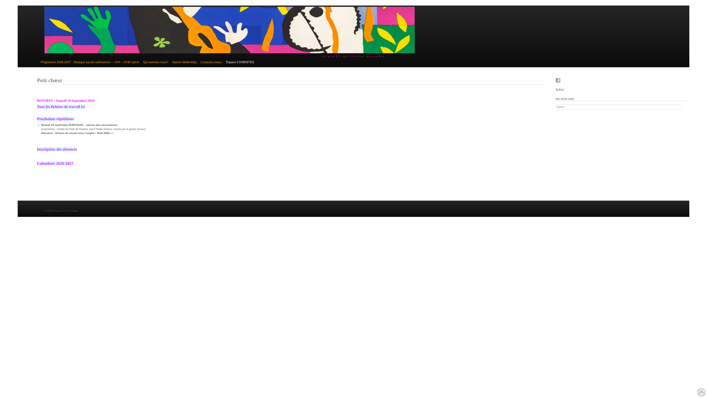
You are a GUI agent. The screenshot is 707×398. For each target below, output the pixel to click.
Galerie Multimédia (184, 62)
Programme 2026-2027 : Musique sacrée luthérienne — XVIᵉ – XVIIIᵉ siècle (90, 62)
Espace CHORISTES (240, 62)
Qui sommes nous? (155, 62)
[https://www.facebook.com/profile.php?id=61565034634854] (558, 80)
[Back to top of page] (701, 392)
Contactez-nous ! (211, 62)
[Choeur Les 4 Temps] (230, 52)
